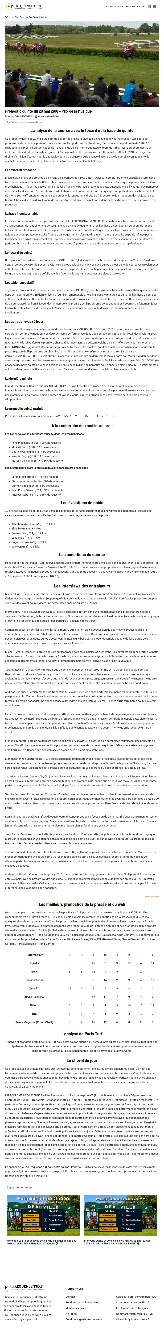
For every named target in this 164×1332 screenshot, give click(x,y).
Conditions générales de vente (84, 1319)
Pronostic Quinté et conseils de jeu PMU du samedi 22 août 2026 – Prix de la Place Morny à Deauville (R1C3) (118, 1242)
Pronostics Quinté (114, 6)
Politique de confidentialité (82, 1302)
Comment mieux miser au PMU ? (136, 1313)
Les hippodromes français (132, 1308)
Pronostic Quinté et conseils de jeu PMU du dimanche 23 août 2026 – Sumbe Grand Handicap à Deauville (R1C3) (42, 1242)
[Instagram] (154, 6)
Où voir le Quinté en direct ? (132, 1319)
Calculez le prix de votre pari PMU (136, 1296)
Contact (70, 1296)
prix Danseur (113, 294)
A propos (71, 1313)
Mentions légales (76, 1308)
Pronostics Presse (135, 6)
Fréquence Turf (11, 17)
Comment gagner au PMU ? (132, 1302)
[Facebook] (149, 6)
